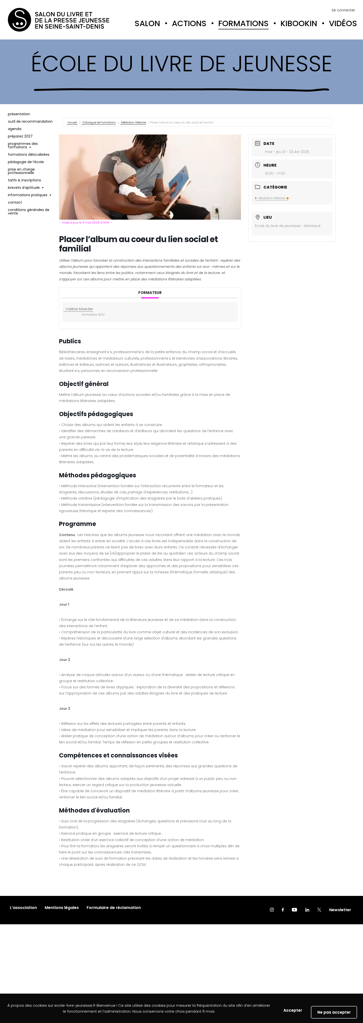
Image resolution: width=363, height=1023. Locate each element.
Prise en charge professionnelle (21, 171)
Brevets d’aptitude (24, 187)
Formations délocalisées (28, 154)
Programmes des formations (23, 145)
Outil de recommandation (30, 121)
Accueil (73, 122)
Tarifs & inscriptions (24, 180)
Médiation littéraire (133, 122)
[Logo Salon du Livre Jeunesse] (58, 20)
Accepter (292, 1010)
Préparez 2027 (20, 136)
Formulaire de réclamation (114, 907)
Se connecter (343, 10)
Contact (15, 202)
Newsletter (340, 910)
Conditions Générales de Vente (28, 211)
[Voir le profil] (272, 910)
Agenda (14, 129)
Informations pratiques (27, 195)
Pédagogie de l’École (26, 162)
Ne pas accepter (334, 1012)
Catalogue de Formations (99, 122)
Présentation (19, 114)
